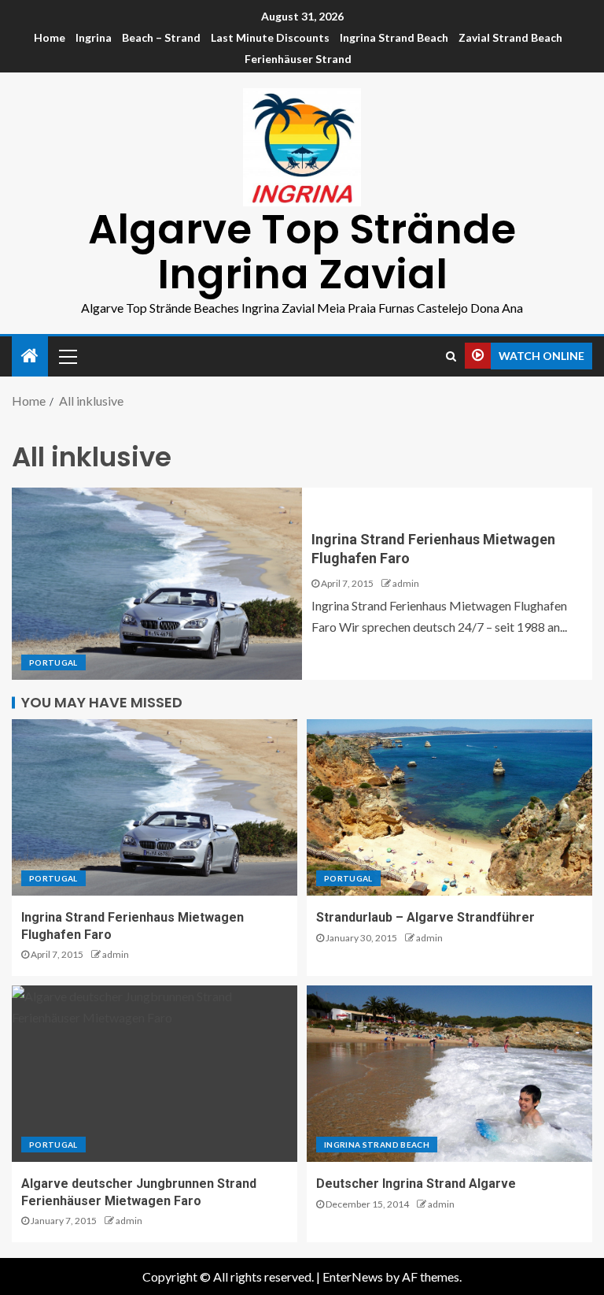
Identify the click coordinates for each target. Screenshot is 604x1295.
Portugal (53, 662)
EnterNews (352, 1276)
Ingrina (94, 37)
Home (49, 37)
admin (405, 583)
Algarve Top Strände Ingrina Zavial (302, 251)
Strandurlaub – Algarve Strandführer (425, 917)
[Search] (451, 356)
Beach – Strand (161, 37)
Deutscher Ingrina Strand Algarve (416, 1183)
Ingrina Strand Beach (394, 37)
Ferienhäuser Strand (298, 58)
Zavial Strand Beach (510, 37)
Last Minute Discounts (270, 37)
